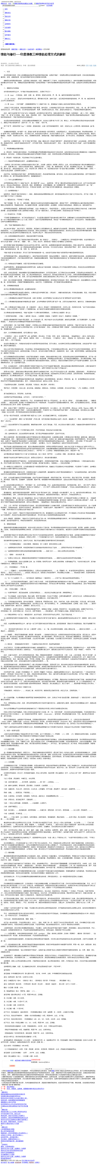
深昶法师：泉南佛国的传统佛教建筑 (13, 1100)
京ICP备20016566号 (28, 1160)
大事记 (37, 1162)
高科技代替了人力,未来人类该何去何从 (14, 1111)
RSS (9, 3)
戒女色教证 (10, 1087)
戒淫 (16, 1060)
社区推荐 (8, 27)
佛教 (23, 1060)
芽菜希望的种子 (6, 1158)
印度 (26, 1060)
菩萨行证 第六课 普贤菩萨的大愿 (12, 1150)
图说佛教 (8, 31)
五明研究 (8, 24)
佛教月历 (4, 3)
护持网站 (25, 1162)
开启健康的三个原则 (7, 1154)
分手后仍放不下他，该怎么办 (10, 1113)
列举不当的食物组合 (7, 1152)
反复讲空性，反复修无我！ (10, 1137)
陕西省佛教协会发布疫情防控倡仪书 (13, 1094)
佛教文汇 (8, 38)
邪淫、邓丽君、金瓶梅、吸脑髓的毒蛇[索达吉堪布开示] (25, 1088)
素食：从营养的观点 (7, 1146)
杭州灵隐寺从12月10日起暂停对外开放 (14, 1104)
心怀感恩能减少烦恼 (7, 1129)
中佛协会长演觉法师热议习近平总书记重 (14, 1106)
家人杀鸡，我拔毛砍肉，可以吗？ (12, 1121)
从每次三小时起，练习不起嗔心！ (12, 1135)
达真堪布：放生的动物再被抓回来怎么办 (14, 1117)
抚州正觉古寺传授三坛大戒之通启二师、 (14, 1098)
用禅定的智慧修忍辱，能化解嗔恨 (12, 1141)
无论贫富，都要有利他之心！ (10, 1139)
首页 (6, 9)
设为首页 (51, 3)
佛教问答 (8, 20)
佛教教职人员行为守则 (8, 1102)
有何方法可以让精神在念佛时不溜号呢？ (14, 1119)
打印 (87, 65)
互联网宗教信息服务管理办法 (10, 1096)
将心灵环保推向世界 (7, 1131)
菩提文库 (8, 16)
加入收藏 (29, 3)
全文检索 (49, 5)
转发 (90, 65)
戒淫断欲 (39, 49)
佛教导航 (14, 49)
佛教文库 (23, 49)
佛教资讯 (8, 13)
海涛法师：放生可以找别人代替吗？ (13, 1115)
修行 (19, 1060)
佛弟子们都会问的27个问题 (10, 1123)
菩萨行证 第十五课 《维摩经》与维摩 (13, 1148)
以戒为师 (31, 49)
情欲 (29, 1060)
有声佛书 (8, 35)
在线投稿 (12, 1065)
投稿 (94, 65)
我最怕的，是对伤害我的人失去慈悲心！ (14, 1133)
